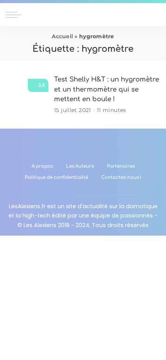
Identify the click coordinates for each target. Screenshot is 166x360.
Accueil (62, 36)
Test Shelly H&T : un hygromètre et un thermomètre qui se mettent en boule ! (106, 89)
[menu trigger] (15, 14)
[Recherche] (155, 14)
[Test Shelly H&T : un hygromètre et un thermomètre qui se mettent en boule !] (27, 95)
